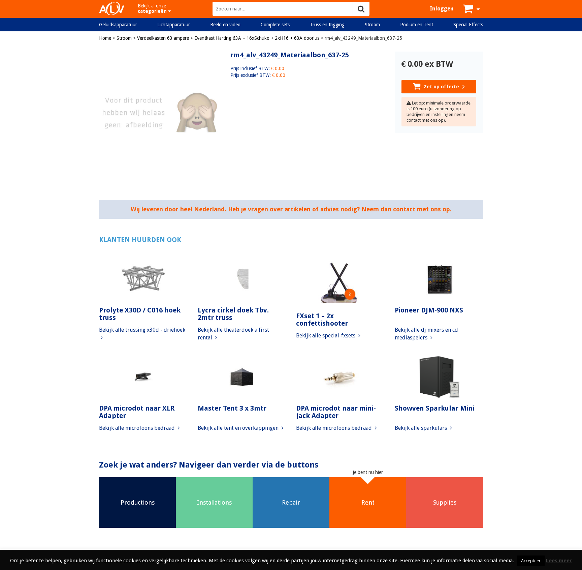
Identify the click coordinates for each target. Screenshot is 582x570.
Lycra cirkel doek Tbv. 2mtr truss (233, 314)
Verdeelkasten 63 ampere (163, 38)
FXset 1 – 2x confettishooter (322, 319)
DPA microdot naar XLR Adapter (137, 412)
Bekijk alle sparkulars (421, 428)
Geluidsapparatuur (118, 24)
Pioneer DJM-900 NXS (429, 310)
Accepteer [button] (531, 560)
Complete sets (275, 24)
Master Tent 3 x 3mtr (232, 408)
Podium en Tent (416, 24)
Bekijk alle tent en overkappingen (239, 428)
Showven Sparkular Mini (434, 408)
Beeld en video (225, 24)
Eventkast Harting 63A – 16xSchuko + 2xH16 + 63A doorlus (256, 38)
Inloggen (442, 8)
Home (105, 38)
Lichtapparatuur (173, 24)
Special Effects (468, 24)
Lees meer (559, 561)
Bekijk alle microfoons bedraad (137, 428)
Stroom (372, 24)
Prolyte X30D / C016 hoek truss (140, 314)
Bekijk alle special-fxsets (326, 335)
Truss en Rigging (327, 24)
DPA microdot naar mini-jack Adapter (336, 412)
